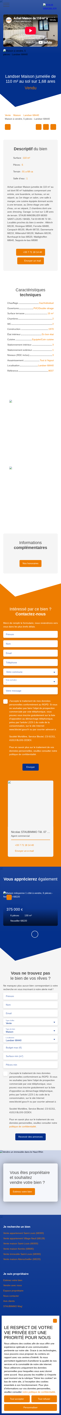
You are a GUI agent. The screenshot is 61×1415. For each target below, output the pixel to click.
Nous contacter (11, 1296)
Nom (8, 643)
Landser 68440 (31, 115)
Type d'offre (10, 1020)
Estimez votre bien (12, 1280)
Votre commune (14, 672)
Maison (17, 115)
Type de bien (10, 1029)
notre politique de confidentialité (38, 1392)
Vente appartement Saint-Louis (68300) (23, 1233)
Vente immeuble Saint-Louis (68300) (22, 1254)
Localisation (10, 1038)
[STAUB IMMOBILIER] (50, 5)
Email (9, 653)
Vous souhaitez (11, 680)
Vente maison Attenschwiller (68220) (22, 1259)
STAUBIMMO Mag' (13, 1306)
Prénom (10, 634)
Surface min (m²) (14, 1056)
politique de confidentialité (22, 754)
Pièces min (11, 1064)
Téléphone (11, 662)
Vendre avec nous (12, 1285)
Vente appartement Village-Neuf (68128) (24, 1238)
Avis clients (9, 1301)
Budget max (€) (14, 1047)
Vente (8, 115)
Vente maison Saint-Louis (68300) (20, 1243)
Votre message (13, 690)
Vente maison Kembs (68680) (18, 1248)
